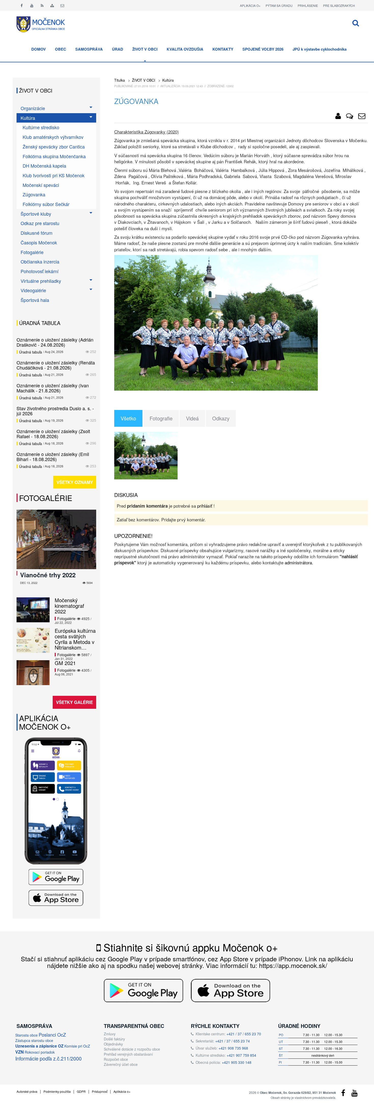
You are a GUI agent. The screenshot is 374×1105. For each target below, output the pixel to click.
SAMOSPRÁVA (89, 49)
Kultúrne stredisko (41, 127)
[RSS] (42, 5)
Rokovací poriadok (40, 1052)
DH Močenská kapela (44, 165)
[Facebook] (22, 5)
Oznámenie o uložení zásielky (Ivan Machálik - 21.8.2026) (53, 388)
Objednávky (113, 1044)
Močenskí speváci (41, 185)
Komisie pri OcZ (77, 1046)
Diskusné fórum (36, 232)
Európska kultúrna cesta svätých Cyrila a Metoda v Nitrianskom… (75, 639)
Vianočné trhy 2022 (48, 574)
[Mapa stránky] (52, 5)
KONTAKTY (222, 49)
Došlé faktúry (114, 1038)
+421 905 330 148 (236, 1062)
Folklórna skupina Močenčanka (54, 156)
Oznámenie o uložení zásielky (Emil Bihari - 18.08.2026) (53, 456)
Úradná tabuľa (30, 352)
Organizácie (33, 108)
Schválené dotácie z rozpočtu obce (132, 1049)
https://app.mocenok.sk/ (293, 965)
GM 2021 (65, 663)
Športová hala (35, 300)
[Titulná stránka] (45, 23)
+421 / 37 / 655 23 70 (243, 1033)
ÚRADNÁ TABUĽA (39, 323)
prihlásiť (204, 506)
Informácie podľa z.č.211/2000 (48, 1058)
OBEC (60, 49)
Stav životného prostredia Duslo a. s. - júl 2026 (55, 411)
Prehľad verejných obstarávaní (128, 1054)
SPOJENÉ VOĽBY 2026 (262, 49)
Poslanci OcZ (52, 1034)
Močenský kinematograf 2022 (69, 605)
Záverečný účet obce (121, 1064)
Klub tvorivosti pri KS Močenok (53, 175)
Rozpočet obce (116, 1059)
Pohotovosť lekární (40, 271)
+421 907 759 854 (241, 1055)
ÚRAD (117, 49)
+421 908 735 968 (233, 1048)
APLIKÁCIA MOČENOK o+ (45, 722)
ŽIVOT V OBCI (144, 49)
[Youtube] (32, 5)
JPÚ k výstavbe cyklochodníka (320, 49)
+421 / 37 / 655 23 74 (232, 1040)
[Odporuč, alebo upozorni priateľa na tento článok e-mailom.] (361, 117)
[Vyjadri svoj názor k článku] (349, 117)
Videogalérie (33, 290)
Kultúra (168, 80)
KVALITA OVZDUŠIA (185, 49)
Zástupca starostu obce (34, 1040)
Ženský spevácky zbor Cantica (54, 146)
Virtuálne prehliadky (41, 280)
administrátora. (299, 562)
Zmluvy (110, 1033)
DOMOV (38, 49)
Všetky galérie (74, 702)
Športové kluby (36, 213)
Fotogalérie (32, 252)
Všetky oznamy (74, 482)
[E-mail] (62, 5)
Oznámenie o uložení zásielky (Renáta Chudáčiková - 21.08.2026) (56, 365)
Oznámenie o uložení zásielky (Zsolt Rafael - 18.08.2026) (53, 433)
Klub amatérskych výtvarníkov (53, 137)
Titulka (119, 80)
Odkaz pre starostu (40, 223)
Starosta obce (26, 1035)
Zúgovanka (34, 194)
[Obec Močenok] (338, 117)
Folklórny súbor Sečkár (46, 204)
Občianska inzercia (40, 261)
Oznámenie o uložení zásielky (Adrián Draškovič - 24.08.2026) (55, 342)
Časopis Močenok (39, 242)
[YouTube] (354, 1094)
